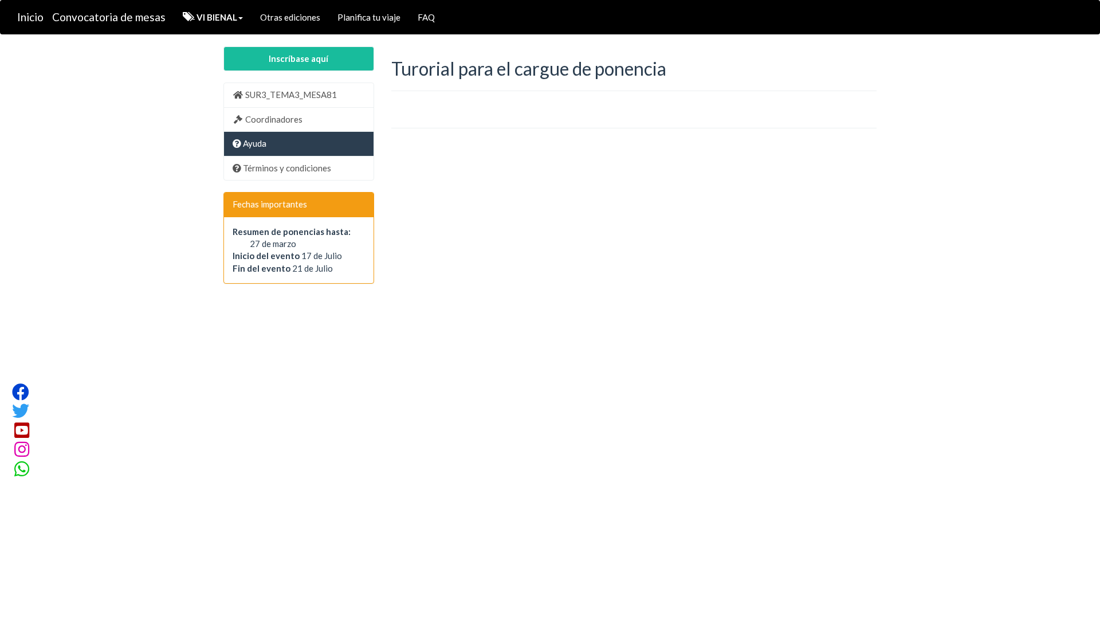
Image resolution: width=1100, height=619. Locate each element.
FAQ (426, 17)
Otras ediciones (290, 17)
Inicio (30, 16)
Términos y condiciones (286, 168)
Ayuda (253, 143)
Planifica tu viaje (368, 17)
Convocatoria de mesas (109, 16)
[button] (213, 17)
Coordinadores (272, 119)
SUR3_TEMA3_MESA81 (290, 94)
